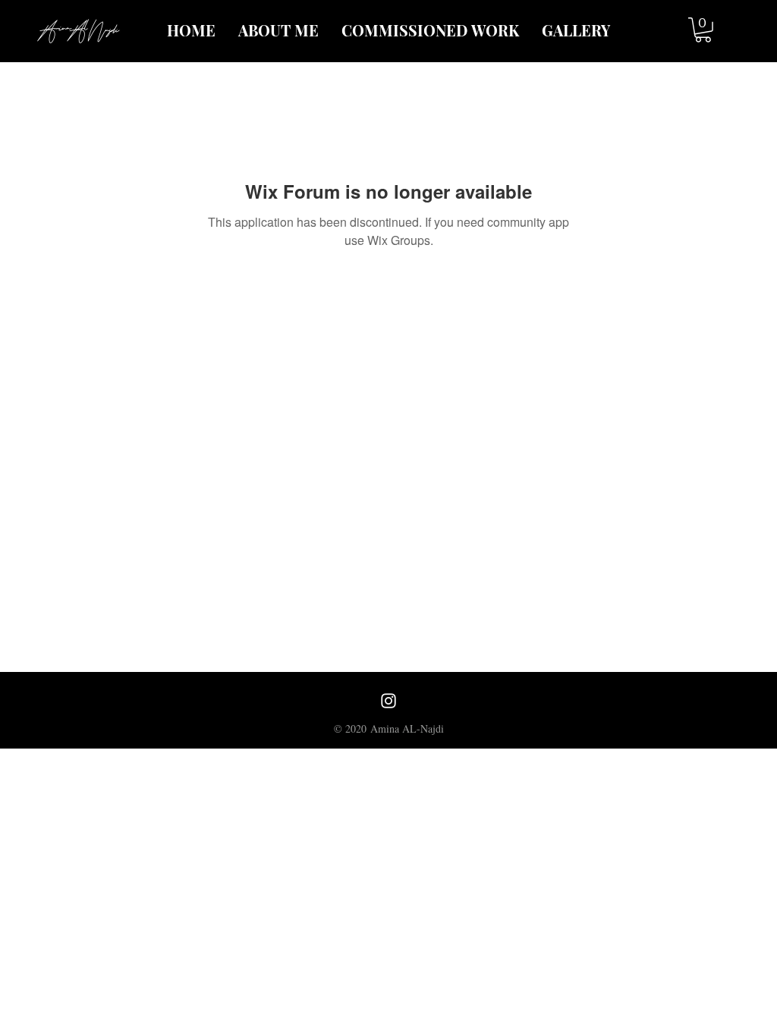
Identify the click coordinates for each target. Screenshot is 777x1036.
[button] (703, 29)
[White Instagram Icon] (388, 701)
